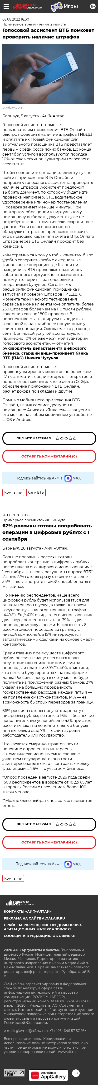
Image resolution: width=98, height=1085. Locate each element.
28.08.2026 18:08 (15, 515)
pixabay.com (12, 107)
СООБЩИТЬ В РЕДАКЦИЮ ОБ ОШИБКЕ (39, 936)
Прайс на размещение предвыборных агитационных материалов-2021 (43, 927)
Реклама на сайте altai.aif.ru (34, 918)
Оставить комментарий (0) (49, 456)
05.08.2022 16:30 (15, 19)
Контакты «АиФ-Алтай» (28, 911)
